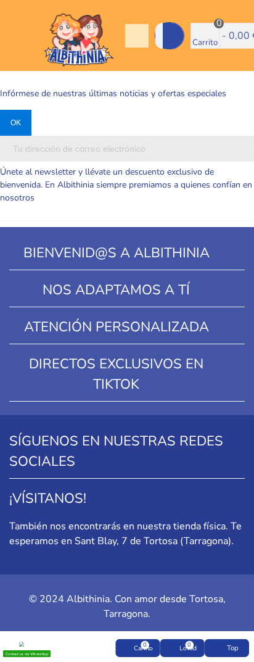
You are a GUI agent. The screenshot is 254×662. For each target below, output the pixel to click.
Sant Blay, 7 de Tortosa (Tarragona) (153, 541)
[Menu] (21, 36)
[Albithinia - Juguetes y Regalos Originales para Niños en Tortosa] (79, 35)
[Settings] (137, 36)
